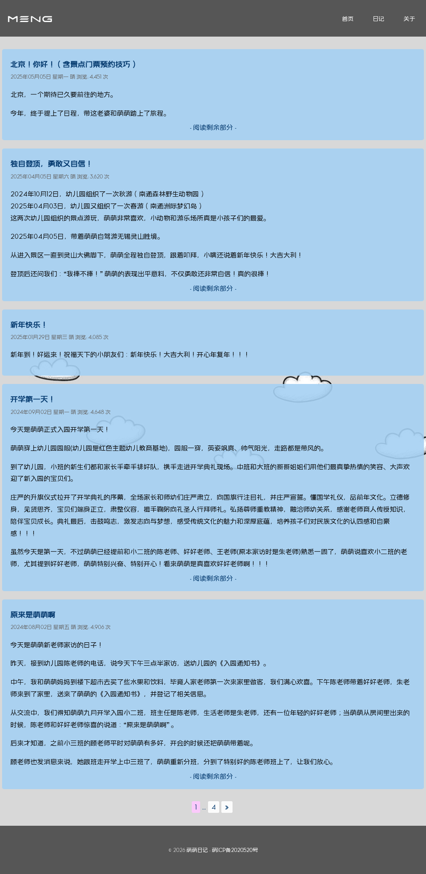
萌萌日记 (197, 850)
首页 (348, 18)
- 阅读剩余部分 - (213, 127)
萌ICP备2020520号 (235, 850)
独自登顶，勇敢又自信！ (51, 163)
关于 (409, 18)
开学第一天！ (32, 399)
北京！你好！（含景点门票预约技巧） (74, 64)
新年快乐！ (29, 324)
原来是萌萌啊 (32, 614)
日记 (378, 18)
